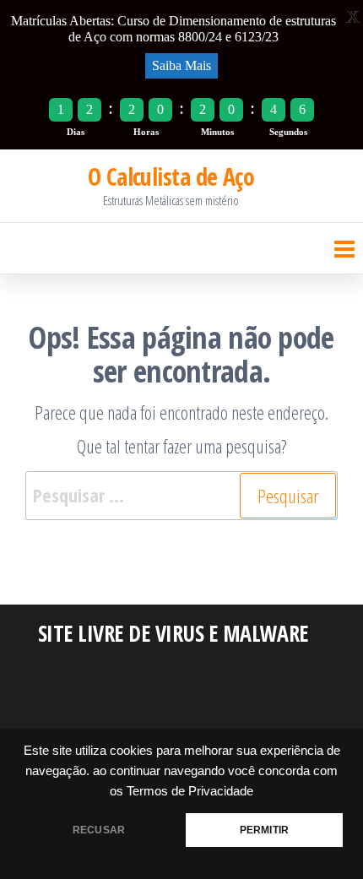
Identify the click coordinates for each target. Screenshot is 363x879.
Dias (75, 132)
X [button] (353, 16)
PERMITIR (264, 830)
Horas (146, 132)
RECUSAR (99, 830)
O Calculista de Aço (171, 176)
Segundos (288, 132)
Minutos (217, 132)
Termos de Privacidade (190, 791)
